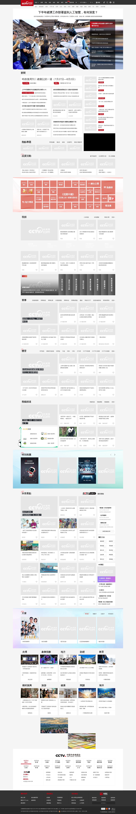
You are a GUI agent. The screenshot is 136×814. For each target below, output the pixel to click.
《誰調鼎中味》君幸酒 (104, 596)
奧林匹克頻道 (50, 351)
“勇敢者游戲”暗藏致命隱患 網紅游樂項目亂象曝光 (29, 553)
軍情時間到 (106, 300)
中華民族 (107, 777)
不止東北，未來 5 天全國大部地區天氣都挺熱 (67, 264)
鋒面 (63, 142)
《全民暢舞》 (103, 515)
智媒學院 (103, 797)
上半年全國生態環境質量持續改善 (100, 38)
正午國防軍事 (25, 344)
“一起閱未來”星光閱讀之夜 (86, 701)
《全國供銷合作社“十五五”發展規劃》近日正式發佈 (29, 701)
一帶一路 (51, 6)
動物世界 (107, 774)
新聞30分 (101, 106)
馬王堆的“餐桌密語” (103, 598)
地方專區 (29, 202)
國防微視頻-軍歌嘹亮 (104, 344)
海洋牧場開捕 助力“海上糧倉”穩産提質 (101, 56)
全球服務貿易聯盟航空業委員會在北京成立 (67, 667)
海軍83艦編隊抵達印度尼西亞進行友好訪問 (106, 316)
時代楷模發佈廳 (61, 774)
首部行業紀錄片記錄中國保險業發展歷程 (86, 171)
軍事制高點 (74, 300)
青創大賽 (106, 217)
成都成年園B (33, 443)
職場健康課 (63, 559)
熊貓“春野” (105, 423)
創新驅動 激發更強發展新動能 (93, 16)
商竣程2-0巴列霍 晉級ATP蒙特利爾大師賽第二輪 (106, 366)
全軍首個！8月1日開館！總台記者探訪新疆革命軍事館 (87, 316)
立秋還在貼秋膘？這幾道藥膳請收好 (67, 553)
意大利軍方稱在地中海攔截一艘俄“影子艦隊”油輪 (65, 131)
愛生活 (102, 550)
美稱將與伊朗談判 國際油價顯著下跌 (64, 122)
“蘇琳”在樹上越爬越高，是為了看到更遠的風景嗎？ (106, 439)
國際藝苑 (83, 777)
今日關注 (24, 581)
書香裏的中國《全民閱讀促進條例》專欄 (87, 707)
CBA (73, 351)
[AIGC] (98, 2)
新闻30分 (25, 776)
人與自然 (48, 777)
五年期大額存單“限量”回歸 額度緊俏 (33, 106)
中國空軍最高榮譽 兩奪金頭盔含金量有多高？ (48, 531)
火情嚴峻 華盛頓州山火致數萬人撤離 (28, 130)
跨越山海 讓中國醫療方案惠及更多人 (67, 707)
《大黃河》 (101, 590)
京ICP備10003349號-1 (53, 811)
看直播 (108, 205)
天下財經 (101, 122)
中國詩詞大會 (73, 780)
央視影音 (49, 800)
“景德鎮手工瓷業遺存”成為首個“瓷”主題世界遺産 (48, 707)
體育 (58, 2)
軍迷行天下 (88, 300)
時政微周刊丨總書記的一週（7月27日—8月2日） (49, 79)
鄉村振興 (41, 6)
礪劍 (81, 300)
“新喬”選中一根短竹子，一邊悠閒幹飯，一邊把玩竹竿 (67, 417)
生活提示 (95, 777)
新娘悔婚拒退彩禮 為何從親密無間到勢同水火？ (87, 531)
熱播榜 (110, 187)
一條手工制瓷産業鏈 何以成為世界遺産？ (29, 531)
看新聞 (102, 541)
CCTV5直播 (86, 351)
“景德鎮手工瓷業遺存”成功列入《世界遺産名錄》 (29, 667)
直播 (27, 429)
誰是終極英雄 (97, 300)
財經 (54, 2)
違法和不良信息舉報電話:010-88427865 (73, 808)
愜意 (81, 445)
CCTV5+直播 (96, 351)
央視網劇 (96, 217)
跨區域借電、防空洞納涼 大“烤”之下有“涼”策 (48, 553)
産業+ (97, 6)
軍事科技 (66, 300)
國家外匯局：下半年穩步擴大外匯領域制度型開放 (34, 96)
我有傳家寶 (84, 774)
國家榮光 (62, 515)
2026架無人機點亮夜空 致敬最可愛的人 (87, 338)
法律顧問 (82, 800)
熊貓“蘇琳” (105, 445)
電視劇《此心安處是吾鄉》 (105, 602)
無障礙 (104, 4)
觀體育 (111, 541)
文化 (61, 6)
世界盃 (58, 351)
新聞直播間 (101, 98)
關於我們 (94, 797)
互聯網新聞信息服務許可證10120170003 (29, 808)
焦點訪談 (101, 90)
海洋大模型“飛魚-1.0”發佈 (105, 707)
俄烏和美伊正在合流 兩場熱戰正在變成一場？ (87, 553)
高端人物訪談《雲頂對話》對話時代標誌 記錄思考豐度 (28, 171)
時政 (36, 2)
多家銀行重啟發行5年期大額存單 (87, 674)
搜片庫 (104, 198)
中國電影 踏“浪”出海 (65, 83)
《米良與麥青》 (26, 641)
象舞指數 (46, 652)
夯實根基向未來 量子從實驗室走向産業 (67, 576)
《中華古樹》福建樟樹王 (105, 584)
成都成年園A (51, 438)
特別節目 (110, 613)
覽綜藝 (102, 545)
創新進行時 (63, 604)
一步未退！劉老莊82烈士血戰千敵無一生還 (67, 509)
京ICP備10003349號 (43, 811)
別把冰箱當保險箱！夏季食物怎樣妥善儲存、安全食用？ (67, 701)
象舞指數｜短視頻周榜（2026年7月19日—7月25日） (48, 674)
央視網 (48, 797)
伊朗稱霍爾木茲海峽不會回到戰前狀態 (29, 338)
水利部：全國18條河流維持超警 (106, 93)
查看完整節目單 (106, 531)
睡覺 (100, 423)
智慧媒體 (94, 800)
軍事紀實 (50, 300)
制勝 (81, 515)
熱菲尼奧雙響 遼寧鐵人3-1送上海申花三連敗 (106, 389)
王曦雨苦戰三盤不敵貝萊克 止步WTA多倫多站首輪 (67, 389)
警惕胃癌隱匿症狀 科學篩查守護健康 (87, 576)
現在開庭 (82, 537)
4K (76, 2)
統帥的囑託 (33, 83)
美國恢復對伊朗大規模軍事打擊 (48, 576)
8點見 (58, 142)
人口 (71, 777)
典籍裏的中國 (61, 780)
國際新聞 (24, 135)
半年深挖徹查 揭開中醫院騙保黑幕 (29, 598)
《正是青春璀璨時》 (84, 641)
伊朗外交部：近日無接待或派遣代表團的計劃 (64, 125)
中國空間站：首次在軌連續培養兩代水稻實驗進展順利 (29, 707)
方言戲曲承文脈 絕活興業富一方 (48, 598)
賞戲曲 (111, 559)
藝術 (85, 6)
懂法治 (102, 559)
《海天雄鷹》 (44, 641)
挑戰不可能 (96, 772)
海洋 (101, 685)
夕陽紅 (81, 581)
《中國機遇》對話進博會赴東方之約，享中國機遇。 (47, 171)
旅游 (65, 6)
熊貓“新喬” (66, 423)
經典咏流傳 (84, 772)
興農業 (111, 554)
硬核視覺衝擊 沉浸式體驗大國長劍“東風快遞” (67, 232)
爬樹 (100, 445)
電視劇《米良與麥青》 (106, 507)
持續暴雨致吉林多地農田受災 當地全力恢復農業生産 (66, 96)
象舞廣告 (33, 800)
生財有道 (43, 604)
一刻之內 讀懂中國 (32, 245)
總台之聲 (23, 797)
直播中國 (71, 2)
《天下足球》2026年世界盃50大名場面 (101, 60)
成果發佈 (113, 797)
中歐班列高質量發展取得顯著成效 (100, 43)
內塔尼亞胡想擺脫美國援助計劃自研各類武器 (106, 264)
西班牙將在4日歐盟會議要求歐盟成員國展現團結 (65, 128)
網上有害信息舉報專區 (76, 797)
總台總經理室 (34, 797)
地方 (36, 6)
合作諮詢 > (103, 803)
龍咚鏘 (107, 244)
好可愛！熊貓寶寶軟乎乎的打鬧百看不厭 (87, 417)
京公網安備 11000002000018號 (68, 811)
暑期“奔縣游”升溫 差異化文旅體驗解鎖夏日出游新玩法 (35, 115)
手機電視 (59, 800)
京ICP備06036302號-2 (34, 811)
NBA (68, 351)
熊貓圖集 (106, 402)
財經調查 (24, 559)
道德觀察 (62, 537)
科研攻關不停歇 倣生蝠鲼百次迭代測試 (67, 598)
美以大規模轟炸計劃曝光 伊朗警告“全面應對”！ (29, 576)
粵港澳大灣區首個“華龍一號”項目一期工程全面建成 (65, 93)
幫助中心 (59, 803)
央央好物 (103, 6)
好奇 (61, 445)
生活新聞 (70, 116)
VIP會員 (42, 351)
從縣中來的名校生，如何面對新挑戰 (106, 667)
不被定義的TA (90, 244)
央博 (57, 6)
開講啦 (42, 537)
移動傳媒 (49, 803)
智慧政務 (103, 800)
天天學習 (25, 83)
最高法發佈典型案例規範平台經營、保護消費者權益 (34, 99)
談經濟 (102, 554)
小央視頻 (86, 217)
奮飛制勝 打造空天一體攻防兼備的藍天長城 (87, 509)
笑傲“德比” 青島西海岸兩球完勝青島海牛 (87, 366)
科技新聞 (55, 116)
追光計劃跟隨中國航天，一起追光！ (105, 171)
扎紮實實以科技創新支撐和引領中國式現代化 (103, 23)
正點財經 (101, 130)
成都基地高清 (33, 433)
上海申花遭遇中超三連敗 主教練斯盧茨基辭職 (67, 366)
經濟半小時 (63, 581)
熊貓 (66, 2)
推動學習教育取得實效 (39, 93)
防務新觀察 (35, 300)
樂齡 (77, 6)
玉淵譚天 (69, 142)
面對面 (23, 537)
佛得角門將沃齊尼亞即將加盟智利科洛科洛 (48, 389)
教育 (62, 2)
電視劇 (87, 613)
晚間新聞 (72, 772)
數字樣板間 (93, 156)
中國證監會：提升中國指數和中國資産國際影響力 (34, 102)
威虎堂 (100, 238)
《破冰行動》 (101, 641)
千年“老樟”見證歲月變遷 (104, 586)
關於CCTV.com (24, 800)
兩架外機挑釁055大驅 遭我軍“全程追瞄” (106, 232)
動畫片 (95, 613)
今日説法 (24, 604)
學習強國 (51, 142)
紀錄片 (103, 613)
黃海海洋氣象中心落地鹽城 (105, 701)
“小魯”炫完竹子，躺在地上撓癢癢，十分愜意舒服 (87, 439)
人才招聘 (82, 803)
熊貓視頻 (92, 402)
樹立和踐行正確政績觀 (27, 92)
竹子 (61, 423)
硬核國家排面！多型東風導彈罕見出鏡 (29, 264)
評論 (46, 2)
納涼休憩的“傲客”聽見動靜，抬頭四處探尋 (67, 439)
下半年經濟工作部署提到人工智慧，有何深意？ (68, 12)
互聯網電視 (60, 797)
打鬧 (84, 423)
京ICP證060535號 (24, 811)
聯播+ (56, 83)
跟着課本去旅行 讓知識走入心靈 (48, 701)
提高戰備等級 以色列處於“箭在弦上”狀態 (48, 338)
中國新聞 (101, 114)
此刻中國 (30, 244)
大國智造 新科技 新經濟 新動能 (65, 171)
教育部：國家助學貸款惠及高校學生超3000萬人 (106, 674)
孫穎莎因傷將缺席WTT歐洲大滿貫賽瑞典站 (87, 389)
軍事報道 (43, 300)
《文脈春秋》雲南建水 (104, 578)
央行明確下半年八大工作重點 (87, 667)
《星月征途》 (63, 641)
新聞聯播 (101, 82)
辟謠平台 (73, 800)
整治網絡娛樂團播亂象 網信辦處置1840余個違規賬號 (35, 112)
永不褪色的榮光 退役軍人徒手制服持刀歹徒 (67, 531)
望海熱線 (73, 803)
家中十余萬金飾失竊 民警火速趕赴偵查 (87, 598)
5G (93, 6)
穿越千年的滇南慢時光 (103, 580)
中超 (63, 351)
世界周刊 (82, 559)
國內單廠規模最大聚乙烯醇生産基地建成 (59, 111)
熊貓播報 (99, 402)
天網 (81, 604)
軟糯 (81, 423)
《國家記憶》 (103, 522)
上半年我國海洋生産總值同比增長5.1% (34, 89)
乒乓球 (79, 351)
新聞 (42, 2)
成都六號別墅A (51, 433)
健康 (73, 6)
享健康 (111, 545)
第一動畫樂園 (96, 774)
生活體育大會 (102, 156)
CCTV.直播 (82, 2)
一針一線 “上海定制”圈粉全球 (105, 101)
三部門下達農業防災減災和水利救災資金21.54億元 (34, 109)
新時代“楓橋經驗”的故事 (104, 604)
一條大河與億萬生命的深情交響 (106, 592)
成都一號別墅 (51, 443)
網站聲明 (23, 803)
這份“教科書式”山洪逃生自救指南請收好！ (67, 674)
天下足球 (24, 394)
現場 (61, 238)
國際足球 (43, 394)
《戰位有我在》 (102, 337)
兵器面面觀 (58, 300)
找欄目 (97, 198)
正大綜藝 (60, 777)
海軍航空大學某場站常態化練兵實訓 (67, 338)
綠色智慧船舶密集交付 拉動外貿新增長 (65, 89)
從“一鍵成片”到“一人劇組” (47, 667)
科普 (69, 6)
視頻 (50, 2)
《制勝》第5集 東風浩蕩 (98, 28)
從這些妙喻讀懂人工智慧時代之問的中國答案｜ (47, 16)
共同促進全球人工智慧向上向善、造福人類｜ (72, 16)
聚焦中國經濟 (78, 142)
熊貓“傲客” (66, 445)
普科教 (111, 550)
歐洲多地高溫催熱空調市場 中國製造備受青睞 (64, 134)
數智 (89, 6)
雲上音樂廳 (112, 156)
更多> (113, 217)
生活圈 (83, 780)
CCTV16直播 (105, 351)
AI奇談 (49, 244)
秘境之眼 (48, 780)
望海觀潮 (68, 244)
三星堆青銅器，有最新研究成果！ (29, 674)
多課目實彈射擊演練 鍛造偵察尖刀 (67, 316)
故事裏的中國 (108, 772)
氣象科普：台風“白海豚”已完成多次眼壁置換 (74, 111)
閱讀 (81, 6)
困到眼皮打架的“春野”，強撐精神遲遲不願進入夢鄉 (106, 417)
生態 (46, 6)
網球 (100, 372)
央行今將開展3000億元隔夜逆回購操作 (87, 232)
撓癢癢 (85, 445)
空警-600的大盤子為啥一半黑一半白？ (87, 264)
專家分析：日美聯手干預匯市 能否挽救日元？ (43, 130)
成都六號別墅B (33, 438)
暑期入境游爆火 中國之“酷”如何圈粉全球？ (102, 47)
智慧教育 (113, 800)
